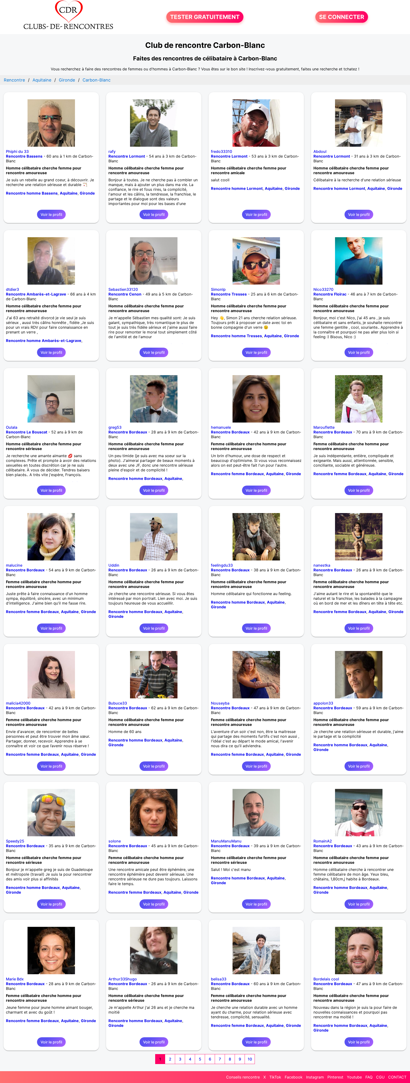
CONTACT (397, 1077)
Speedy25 (15, 841)
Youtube (354, 1077)
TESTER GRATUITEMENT (205, 17)
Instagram (315, 1077)
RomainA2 (322, 841)
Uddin (113, 565)
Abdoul (319, 151)
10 (250, 1059)
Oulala (11, 427)
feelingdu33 (222, 565)
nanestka (321, 565)
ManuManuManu (226, 841)
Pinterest (335, 1077)
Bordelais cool (326, 979)
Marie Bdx (15, 979)
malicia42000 (18, 703)
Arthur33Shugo (122, 979)
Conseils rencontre (243, 1077)
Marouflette (324, 427)
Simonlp (218, 289)
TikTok (275, 1077)
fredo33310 (221, 151)
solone (114, 841)
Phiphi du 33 (17, 151)
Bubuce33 (117, 703)
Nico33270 (323, 289)
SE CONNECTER (341, 17)
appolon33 (323, 703)
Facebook (294, 1077)
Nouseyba (220, 703)
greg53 (114, 427)
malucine (14, 565)
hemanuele (221, 427)
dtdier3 (12, 289)
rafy (112, 151)
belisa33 (218, 979)
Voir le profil (51, 214)
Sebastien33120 (123, 289)
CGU (380, 1077)
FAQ (369, 1077)
